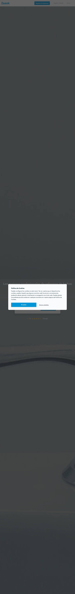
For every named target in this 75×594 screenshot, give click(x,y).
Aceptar (23, 304)
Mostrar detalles (44, 305)
